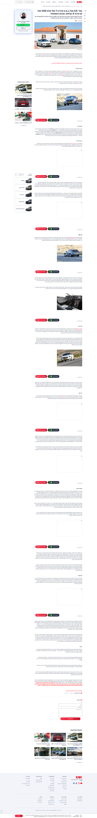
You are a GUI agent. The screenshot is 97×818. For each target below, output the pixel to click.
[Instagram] (79, 783)
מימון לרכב (28, 785)
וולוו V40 (71, 237)
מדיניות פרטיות (63, 778)
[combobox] (19, 175)
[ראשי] (79, 777)
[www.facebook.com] (74, 783)
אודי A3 (63, 395)
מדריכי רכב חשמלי (51, 802)
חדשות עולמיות (79, 800)
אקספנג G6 (52, 780)
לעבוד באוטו (64, 787)
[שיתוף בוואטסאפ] (85, 15)
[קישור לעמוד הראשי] (79, 2)
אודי (49, 72)
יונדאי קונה (52, 778)
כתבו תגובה (80, 707)
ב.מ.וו (66, 71)
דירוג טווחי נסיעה (51, 804)
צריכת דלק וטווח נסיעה (26, 783)
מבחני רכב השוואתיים (62, 800)
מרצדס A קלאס (79, 328)
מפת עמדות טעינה (51, 800)
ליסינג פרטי (40, 802)
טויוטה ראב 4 (52, 790)
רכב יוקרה (66, 693)
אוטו (81, 6)
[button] (29, 2)
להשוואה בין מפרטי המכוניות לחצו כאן (74, 690)
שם (81, 702)
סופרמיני (71, 693)
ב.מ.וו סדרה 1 (74, 143)
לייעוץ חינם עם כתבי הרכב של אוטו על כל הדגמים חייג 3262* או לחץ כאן (67, 63)
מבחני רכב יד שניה (63, 802)
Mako (41, 778)
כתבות (78, 6)
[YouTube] (81, 783)
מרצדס (63, 73)
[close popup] (65, 805)
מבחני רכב (74, 6)
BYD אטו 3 (52, 783)
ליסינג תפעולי (39, 800)
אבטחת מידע (64, 780)
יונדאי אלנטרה (51, 785)
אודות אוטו (64, 785)
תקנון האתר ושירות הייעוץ (62, 783)
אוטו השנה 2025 (39, 780)
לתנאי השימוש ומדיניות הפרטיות (40, 816)
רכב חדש (28, 780)
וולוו (76, 82)
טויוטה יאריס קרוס (51, 787)
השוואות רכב (27, 778)
